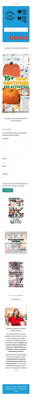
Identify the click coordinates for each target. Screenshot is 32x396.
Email (5, 166)
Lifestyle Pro (21, 387)
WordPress (22, 389)
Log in (16, 391)
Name (5, 158)
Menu (17, 4)
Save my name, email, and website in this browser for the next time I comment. (15, 185)
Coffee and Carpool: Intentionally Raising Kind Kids (16, 16)
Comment (6, 138)
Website (5, 174)
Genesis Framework (11, 389)
